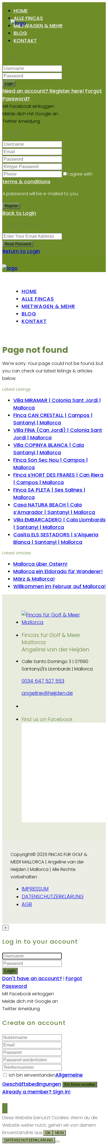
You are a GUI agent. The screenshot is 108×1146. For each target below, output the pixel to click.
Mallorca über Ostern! (40, 563)
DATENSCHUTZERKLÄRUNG (53, 896)
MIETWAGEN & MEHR (38, 25)
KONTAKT (25, 40)
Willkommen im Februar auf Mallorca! (59, 586)
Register (11, 206)
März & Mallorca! (34, 578)
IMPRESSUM (35, 888)
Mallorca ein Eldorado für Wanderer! (58, 571)
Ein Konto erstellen (80, 1084)
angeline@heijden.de (47, 693)
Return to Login (21, 251)
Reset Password (18, 244)
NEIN (59, 1133)
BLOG (20, 33)
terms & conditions (26, 181)
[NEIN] (57, 1141)
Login (9, 84)
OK (48, 1133)
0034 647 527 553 (43, 680)
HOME (21, 10)
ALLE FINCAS (28, 18)
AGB (27, 904)
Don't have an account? (32, 978)
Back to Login (19, 213)
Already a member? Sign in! (36, 1091)
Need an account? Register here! (43, 90)
